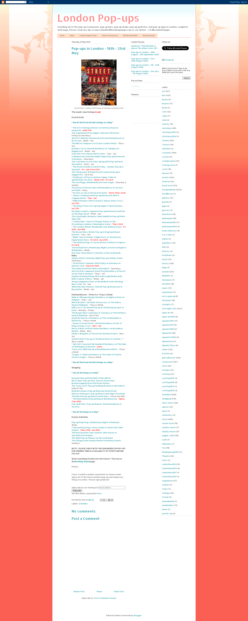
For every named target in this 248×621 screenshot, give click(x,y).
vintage (165, 493)
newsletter (167, 292)
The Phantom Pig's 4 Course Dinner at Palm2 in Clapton (99, 242)
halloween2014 (169, 226)
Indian (165, 239)
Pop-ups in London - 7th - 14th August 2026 (145, 66)
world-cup (167, 513)
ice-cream (167, 235)
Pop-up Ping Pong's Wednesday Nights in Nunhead (95, 422)
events (165, 177)
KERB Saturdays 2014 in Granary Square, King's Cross (98, 201)
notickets (166, 300)
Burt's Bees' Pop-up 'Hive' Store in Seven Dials (93, 380)
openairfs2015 (169, 337)
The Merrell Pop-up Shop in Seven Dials (90, 396)
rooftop (166, 374)
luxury (165, 263)
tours (164, 460)
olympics (166, 304)
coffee (165, 157)
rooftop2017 (168, 386)
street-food (168, 423)
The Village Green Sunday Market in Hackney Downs (96, 440)
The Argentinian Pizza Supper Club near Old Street (95, 133)
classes (165, 144)
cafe (164, 112)
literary (165, 251)
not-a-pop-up (168, 296)
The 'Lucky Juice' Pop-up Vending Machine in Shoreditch (98, 386)
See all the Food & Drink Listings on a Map (92, 122)
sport (164, 411)
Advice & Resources (110, 36)
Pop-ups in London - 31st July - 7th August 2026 (145, 72)
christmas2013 (169, 132)
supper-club (168, 435)
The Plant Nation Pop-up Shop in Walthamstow (95, 399)
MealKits (166, 276)
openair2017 (168, 325)
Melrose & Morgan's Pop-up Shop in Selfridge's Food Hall (98, 393)
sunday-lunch (168, 427)
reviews (166, 370)
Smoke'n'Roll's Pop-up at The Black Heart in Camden (96, 339)
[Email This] (101, 500)
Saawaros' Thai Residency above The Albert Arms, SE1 (144, 47)
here (99, 493)
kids (164, 247)
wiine (164, 509)
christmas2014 (169, 136)
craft (164, 169)
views (165, 489)
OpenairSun (167, 341)
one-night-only (169, 308)
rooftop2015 (168, 378)
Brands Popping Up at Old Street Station (91, 383)
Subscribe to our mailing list (85, 487)
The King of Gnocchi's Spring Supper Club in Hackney (97, 206)
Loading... (135, 86)
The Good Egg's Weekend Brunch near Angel (93, 182)
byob (164, 108)
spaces (165, 407)
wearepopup (168, 501)
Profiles (166, 353)
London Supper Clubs (88, 36)
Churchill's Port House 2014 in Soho (88, 154)
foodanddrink (168, 190)
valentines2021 (169, 476)
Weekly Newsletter (130, 36)
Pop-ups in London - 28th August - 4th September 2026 (145, 53)
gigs (164, 206)
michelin (166, 284)
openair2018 (168, 329)
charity (165, 124)
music (165, 288)
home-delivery (169, 231)
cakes (164, 116)
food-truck (167, 185)
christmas (167, 128)
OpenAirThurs (168, 345)
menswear (167, 280)
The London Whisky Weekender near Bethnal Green (97, 227)
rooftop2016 (168, 382)
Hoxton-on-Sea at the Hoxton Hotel (90, 193)
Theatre (166, 456)
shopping (166, 399)
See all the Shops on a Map (85, 373)
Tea (164, 448)
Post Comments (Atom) (105, 598)
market (165, 272)
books (165, 99)
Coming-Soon (168, 165)
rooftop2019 (168, 390)
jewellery (167, 243)
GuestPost (167, 214)
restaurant (167, 362)
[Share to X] (106, 500)
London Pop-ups (98, 17)
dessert (165, 173)
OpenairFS (167, 333)
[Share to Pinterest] (112, 500)
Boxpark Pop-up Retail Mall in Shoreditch (91, 378)
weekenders (168, 505)
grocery (166, 210)
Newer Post (79, 591)
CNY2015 (166, 149)
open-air (166, 313)
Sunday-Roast (168, 431)
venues (165, 485)
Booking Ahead (149, 36)
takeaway (167, 444)
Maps (72, 36)
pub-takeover (168, 358)
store (164, 419)
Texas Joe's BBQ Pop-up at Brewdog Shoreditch (94, 349)
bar (163, 95)
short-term (167, 403)
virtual (165, 497)
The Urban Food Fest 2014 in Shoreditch (90, 268)
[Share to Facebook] (109, 500)
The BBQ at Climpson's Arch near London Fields (94, 143)
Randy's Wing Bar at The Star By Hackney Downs (95, 333)
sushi (164, 440)
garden (165, 202)
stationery (167, 415)
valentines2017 (169, 472)
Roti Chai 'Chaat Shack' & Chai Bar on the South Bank (96, 253)
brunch (165, 103)
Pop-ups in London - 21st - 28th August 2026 (143, 59)
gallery (165, 198)
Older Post (119, 591)
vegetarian (167, 481)
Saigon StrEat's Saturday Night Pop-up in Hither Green (97, 258)
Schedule (83, 503)
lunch (164, 259)
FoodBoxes (167, 194)
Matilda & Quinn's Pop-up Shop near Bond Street (94, 391)
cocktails (166, 153)
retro (164, 366)
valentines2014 (169, 464)
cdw (164, 120)
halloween (167, 218)
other (164, 349)
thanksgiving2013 (170, 452)
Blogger (138, 615)
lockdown (167, 255)
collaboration (168, 161)
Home (62, 36)
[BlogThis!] (103, 500)
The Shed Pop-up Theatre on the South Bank (92, 438)
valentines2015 (169, 468)
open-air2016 (168, 317)
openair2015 (168, 321)
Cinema (165, 140)
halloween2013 (169, 222)
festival (166, 181)
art (163, 91)
